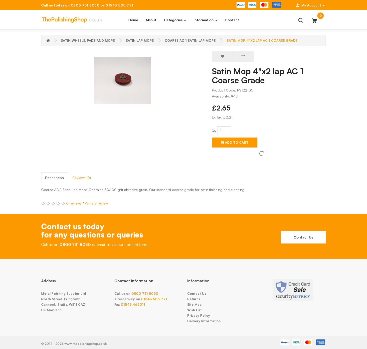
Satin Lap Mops (140, 40)
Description (54, 178)
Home (133, 20)
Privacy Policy (198, 316)
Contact (232, 20)
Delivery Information (204, 321)
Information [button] (204, 20)
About (151, 20)
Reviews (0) (81, 178)
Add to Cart (236, 142)
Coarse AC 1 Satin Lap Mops (190, 40)
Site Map (194, 304)
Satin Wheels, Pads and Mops (88, 40)
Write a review (96, 203)
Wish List (194, 310)
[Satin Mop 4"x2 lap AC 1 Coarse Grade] (122, 80)
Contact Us (303, 237)
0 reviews (74, 203)
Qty (214, 130)
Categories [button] (174, 20)
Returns (193, 299)
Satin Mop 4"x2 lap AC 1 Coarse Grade (262, 40)
